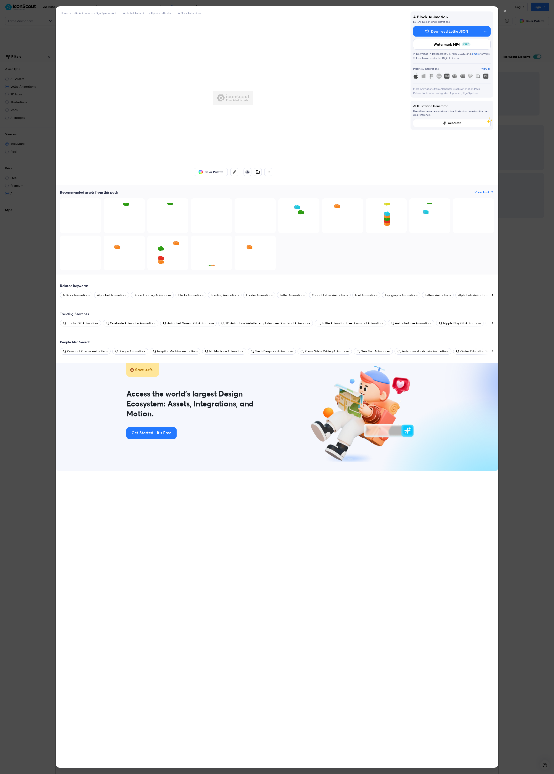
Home (64, 13)
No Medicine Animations (226, 351)
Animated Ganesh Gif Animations (190, 323)
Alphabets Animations (473, 295)
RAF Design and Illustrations (433, 21)
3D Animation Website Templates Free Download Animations (267, 323)
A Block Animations (189, 13)
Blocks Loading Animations (152, 295)
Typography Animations (401, 295)
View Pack (482, 192)
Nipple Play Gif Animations (462, 323)
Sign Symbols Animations (108, 13)
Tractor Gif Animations (82, 323)
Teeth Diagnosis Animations (274, 351)
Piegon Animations (132, 351)
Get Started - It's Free (151, 433)
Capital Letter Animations (330, 295)
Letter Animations (292, 295)
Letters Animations (438, 295)
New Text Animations (375, 351)
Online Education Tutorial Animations (486, 351)
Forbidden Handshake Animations (425, 351)
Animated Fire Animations (413, 323)
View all (486, 68)
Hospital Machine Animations (177, 351)
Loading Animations (225, 295)
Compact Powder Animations (87, 351)
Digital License (451, 58)
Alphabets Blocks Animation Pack (163, 13)
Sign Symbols (470, 93)
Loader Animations (259, 295)
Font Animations (366, 295)
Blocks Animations (190, 295)
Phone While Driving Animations (327, 351)
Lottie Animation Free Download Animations (352, 323)
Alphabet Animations (135, 13)
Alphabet (455, 93)
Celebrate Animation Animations (133, 323)
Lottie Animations (81, 13)
